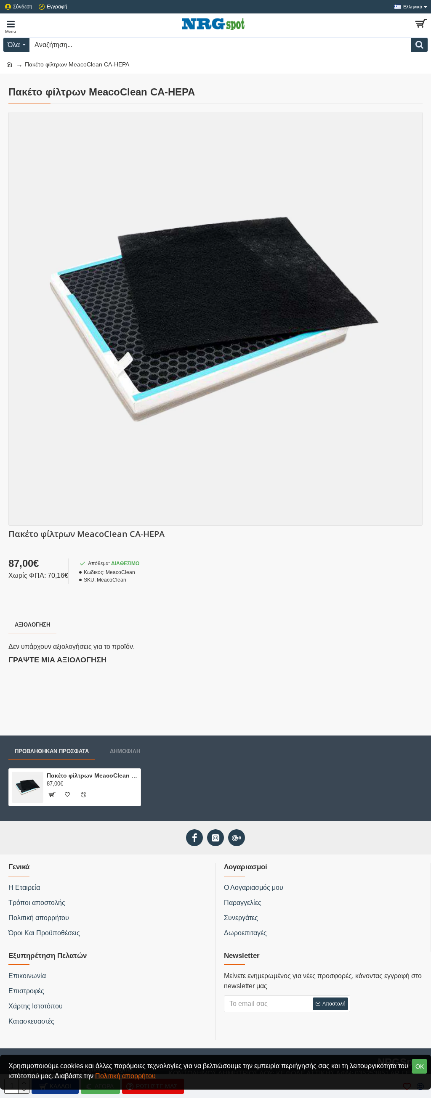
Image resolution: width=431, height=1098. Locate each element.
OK (419, 1066)
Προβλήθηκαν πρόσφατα (52, 751)
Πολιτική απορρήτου (125, 1075)
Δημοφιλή (125, 751)
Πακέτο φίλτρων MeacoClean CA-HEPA (92, 775)
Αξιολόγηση (32, 625)
